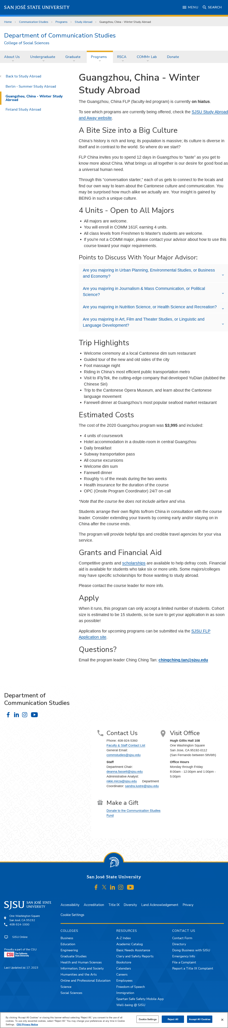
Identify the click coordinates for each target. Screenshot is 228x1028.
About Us (12, 56)
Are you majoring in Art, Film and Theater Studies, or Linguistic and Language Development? (143, 322)
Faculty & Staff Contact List (126, 745)
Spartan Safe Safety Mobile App (140, 999)
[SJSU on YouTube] (130, 887)
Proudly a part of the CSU (20, 949)
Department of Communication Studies (60, 35)
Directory (179, 944)
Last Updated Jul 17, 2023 (21, 968)
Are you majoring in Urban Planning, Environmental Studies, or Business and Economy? (149, 273)
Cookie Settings (72, 915)
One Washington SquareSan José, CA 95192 (24, 918)
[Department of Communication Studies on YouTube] (34, 715)
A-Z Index (123, 938)
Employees (124, 980)
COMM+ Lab (147, 56)
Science (66, 987)
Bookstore (123, 962)
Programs (61, 22)
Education (68, 944)
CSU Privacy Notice (27, 1024)
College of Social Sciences (26, 43)
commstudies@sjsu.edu (124, 755)
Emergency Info (183, 956)
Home (8, 22)
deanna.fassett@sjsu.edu (125, 771)
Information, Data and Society (82, 968)
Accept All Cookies (199, 1019)
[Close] (222, 1020)
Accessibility (70, 905)
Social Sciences (71, 993)
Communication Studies (33, 22)
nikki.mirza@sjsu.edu (122, 781)
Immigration (125, 993)
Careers (122, 974)
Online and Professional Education (85, 980)
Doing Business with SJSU (191, 950)
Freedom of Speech (130, 987)
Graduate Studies (74, 956)
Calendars (123, 968)
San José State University (37, 7)
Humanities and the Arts (79, 974)
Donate (173, 56)
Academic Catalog (129, 944)
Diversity (130, 905)
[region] (114, 1020)
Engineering (69, 950)
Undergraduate (42, 56)
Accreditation (94, 905)
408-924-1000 (19, 924)
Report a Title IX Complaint (192, 968)
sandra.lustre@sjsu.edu (142, 786)
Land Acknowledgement (159, 905)
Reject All (173, 1019)
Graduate (73, 56)
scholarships (134, 563)
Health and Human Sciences (81, 962)
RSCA (121, 56)
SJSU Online (20, 937)
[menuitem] (13, 57)
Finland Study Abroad (23, 109)
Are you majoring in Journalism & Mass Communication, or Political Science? (144, 291)
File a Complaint (184, 962)
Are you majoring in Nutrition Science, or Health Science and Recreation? (150, 307)
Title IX (114, 905)
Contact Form (182, 938)
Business (67, 938)
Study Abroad (83, 22)
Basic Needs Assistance (133, 950)
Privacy (188, 905)
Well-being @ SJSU (130, 1005)
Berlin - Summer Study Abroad (31, 86)
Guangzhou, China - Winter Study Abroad (34, 98)
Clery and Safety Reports (135, 956)
